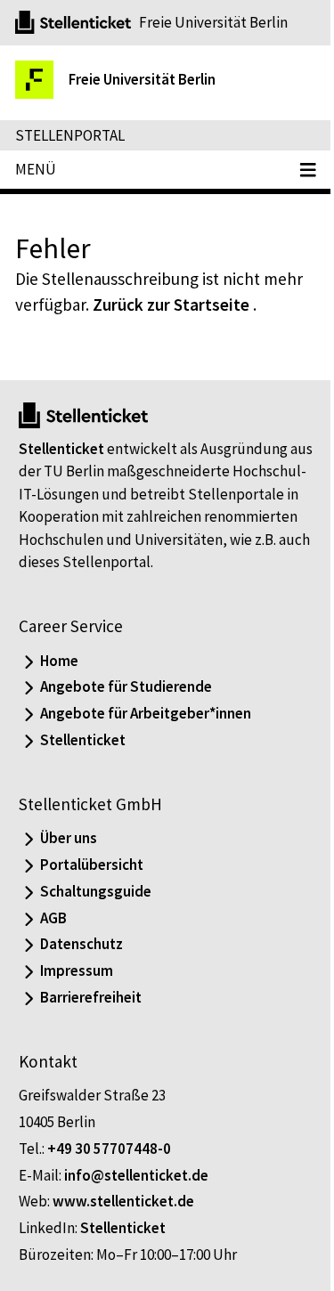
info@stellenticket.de (136, 1175)
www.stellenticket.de (123, 1201)
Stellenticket (61, 449)
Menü (35, 169)
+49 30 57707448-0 (109, 1148)
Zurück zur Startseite (171, 304)
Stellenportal (70, 135)
